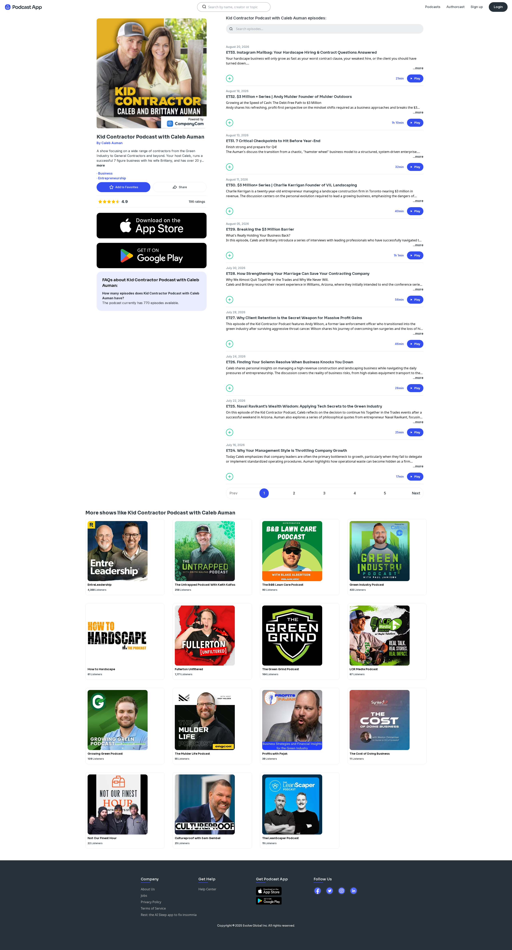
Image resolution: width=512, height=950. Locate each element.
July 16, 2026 (235, 445)
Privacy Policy (151, 902)
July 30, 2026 (235, 268)
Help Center (207, 889)
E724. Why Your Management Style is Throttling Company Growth (286, 450)
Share (183, 187)
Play (417, 78)
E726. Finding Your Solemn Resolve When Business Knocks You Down (289, 362)
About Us (148, 889)
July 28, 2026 (235, 312)
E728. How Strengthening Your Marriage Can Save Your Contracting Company (297, 273)
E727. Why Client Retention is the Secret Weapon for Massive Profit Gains (294, 318)
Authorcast (455, 7)
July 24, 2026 (235, 356)
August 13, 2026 (237, 135)
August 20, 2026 (237, 46)
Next (416, 493)
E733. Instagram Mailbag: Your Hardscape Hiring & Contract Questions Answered (301, 52)
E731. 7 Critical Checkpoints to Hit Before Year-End (273, 141)
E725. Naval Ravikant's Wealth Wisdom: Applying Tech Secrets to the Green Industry (304, 406)
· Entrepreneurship (111, 178)
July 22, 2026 (235, 400)
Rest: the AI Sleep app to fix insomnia (169, 915)
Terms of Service (153, 908)
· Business (105, 173)
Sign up (477, 7)
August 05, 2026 (237, 223)
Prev (233, 493)
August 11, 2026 (237, 179)
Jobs (144, 895)
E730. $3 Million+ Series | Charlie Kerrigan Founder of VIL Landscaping (291, 185)
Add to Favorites (126, 187)
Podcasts (432, 7)
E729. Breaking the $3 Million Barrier (260, 229)
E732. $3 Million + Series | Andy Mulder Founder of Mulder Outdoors (289, 96)
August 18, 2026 (237, 91)
